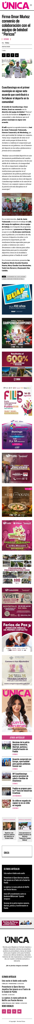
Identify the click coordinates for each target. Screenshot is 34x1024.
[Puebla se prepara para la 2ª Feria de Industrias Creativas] (6, 791)
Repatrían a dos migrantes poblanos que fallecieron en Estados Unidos (9, 835)
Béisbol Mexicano (7, 278)
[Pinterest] (12, 55)
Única (7, 43)
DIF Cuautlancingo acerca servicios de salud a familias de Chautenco (20, 777)
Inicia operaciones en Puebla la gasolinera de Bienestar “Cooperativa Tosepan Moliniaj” (25, 836)
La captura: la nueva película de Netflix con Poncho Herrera (14, 999)
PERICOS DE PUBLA (19, 278)
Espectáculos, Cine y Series (11, 1003)
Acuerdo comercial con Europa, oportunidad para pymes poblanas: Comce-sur (21, 762)
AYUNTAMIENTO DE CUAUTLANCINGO (16, 276)
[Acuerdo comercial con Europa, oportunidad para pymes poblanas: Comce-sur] (6, 762)
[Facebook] (4, 55)
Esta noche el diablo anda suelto (14, 873)
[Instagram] (9, 1011)
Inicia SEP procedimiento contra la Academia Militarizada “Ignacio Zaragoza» (15, 896)
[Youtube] (19, 1011)
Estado (15, 754)
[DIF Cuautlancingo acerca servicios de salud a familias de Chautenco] (6, 777)
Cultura (15, 808)
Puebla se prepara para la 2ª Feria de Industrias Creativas (22, 790)
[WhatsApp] (17, 55)
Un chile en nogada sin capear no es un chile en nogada (21, 802)
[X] (8, 55)
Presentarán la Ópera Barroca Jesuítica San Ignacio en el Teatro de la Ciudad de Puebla (17, 880)
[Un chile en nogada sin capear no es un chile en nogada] (6, 804)
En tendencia (17, 796)
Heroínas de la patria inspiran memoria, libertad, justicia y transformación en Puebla (20, 747)
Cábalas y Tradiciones (9, 983)
